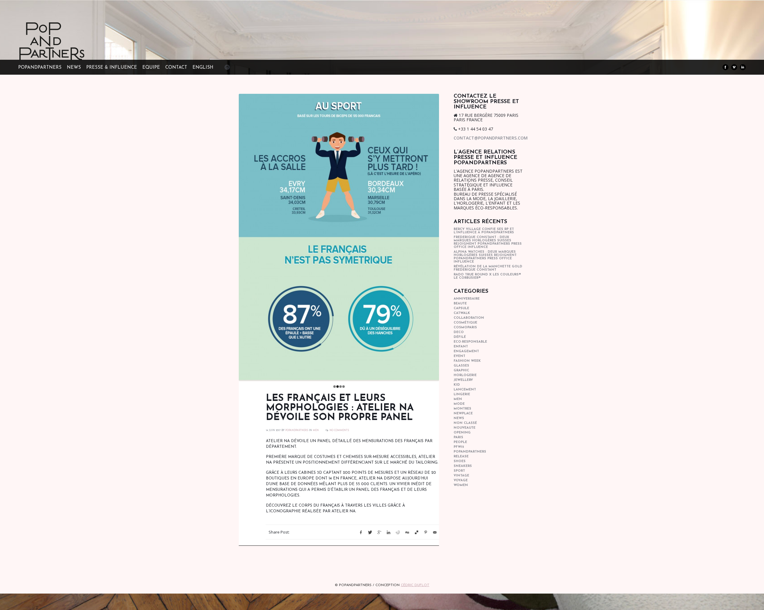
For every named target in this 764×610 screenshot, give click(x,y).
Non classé (465, 423)
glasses (461, 365)
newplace (463, 413)
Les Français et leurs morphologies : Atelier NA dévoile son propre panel (340, 407)
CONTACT (176, 67)
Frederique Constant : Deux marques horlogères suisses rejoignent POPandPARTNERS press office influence (488, 242)
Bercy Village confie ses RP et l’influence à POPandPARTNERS (484, 231)
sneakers (463, 466)
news (459, 418)
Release (461, 456)
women (461, 485)
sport (459, 471)
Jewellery (463, 380)
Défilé (460, 337)
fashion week (467, 361)
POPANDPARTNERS (296, 430)
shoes (460, 461)
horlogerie (465, 375)
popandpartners (470, 451)
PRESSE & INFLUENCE (111, 67)
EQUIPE (151, 67)
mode (459, 404)
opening (462, 432)
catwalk (462, 313)
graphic (461, 370)
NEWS (74, 67)
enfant (461, 346)
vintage (461, 475)
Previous (232, 236)
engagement (466, 351)
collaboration (469, 318)
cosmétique (465, 322)
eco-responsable (470, 342)
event (459, 356)
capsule (461, 308)
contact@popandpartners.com (491, 138)
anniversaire (467, 299)
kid (457, 385)
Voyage (461, 480)
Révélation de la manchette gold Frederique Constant (488, 268)
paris (458, 437)
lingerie (462, 394)
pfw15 (459, 447)
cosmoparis (465, 327)
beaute (460, 303)
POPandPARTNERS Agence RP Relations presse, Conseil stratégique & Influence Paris (63, 51)
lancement (465, 389)
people (460, 442)
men (316, 430)
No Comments (339, 430)
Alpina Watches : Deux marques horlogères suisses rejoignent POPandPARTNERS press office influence (485, 256)
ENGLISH (202, 67)
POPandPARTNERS (39, 67)
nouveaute (464, 428)
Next (445, 236)
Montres (462, 408)
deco (459, 332)
